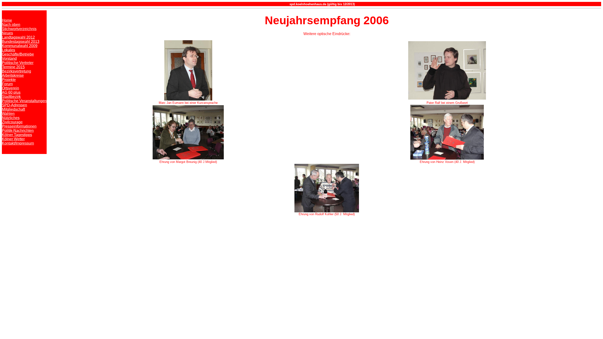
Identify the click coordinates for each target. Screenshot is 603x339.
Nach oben (11, 25)
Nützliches (11, 118)
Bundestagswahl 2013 (20, 42)
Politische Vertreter (17, 63)
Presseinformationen (19, 126)
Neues (7, 33)
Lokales (8, 50)
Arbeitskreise (13, 75)
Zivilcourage (12, 122)
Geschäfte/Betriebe (18, 54)
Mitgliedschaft (13, 109)
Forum (7, 84)
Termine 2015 (13, 67)
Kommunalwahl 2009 (19, 46)
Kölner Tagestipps (17, 135)
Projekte (9, 80)
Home (7, 20)
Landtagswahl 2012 (18, 37)
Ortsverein (10, 88)
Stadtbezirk (11, 97)
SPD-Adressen (14, 105)
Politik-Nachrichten (18, 131)
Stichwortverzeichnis (19, 29)
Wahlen (8, 114)
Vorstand (9, 58)
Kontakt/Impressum (18, 143)
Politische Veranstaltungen (24, 101)
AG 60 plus (11, 92)
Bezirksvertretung (16, 71)
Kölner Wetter (13, 139)
